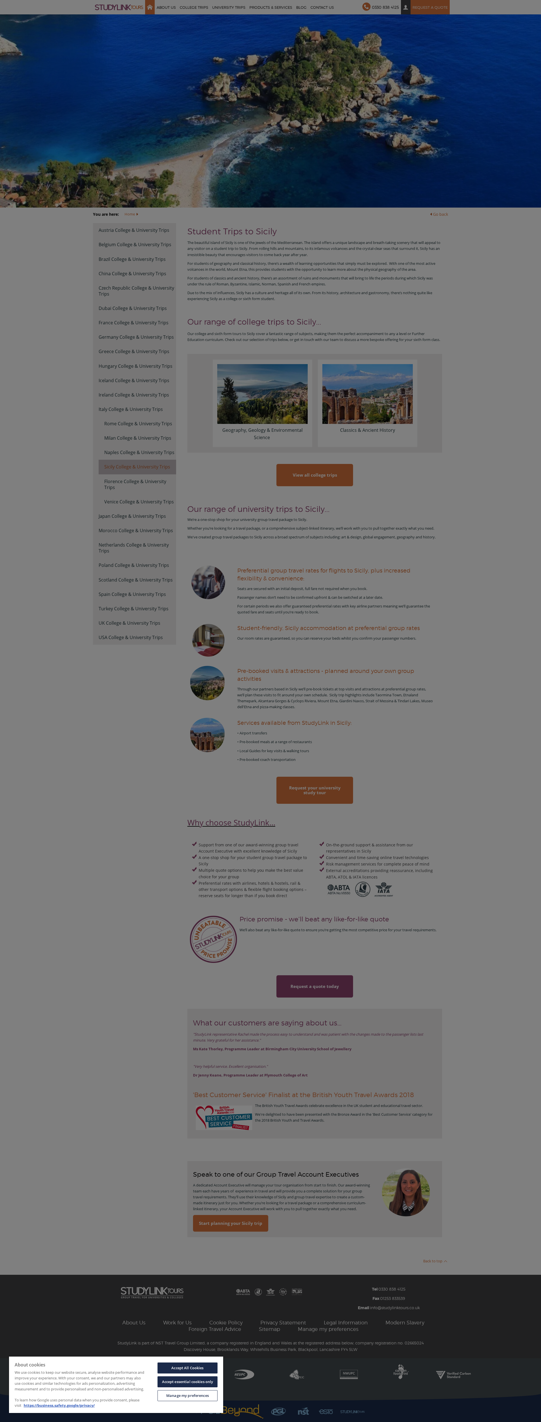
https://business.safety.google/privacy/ (59, 1405)
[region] (116, 1385)
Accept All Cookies (187, 1367)
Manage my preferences (187, 1395)
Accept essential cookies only (187, 1381)
